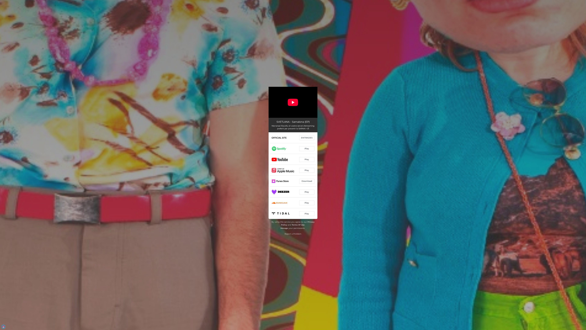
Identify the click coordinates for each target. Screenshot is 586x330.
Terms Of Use (298, 225)
